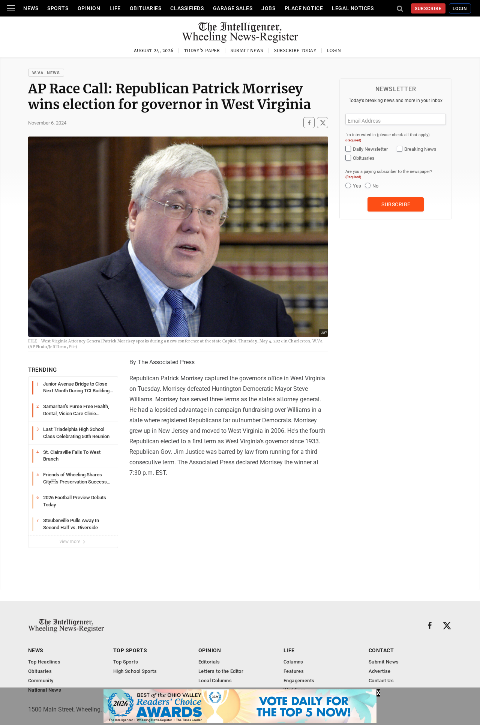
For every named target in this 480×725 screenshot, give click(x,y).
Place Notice (304, 8)
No (375, 186)
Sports (57, 8)
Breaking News (420, 149)
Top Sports (130, 650)
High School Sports (135, 671)
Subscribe (428, 8)
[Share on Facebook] (309, 122)
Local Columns (215, 680)
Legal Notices (353, 8)
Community (41, 680)
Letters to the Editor (220, 671)
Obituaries (146, 8)
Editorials (209, 662)
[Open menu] (11, 8)
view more (70, 541)
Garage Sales (233, 8)
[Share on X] (322, 122)
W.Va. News (46, 73)
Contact (381, 650)
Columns (293, 662)
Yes (357, 186)
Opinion (89, 8)
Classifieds (187, 8)
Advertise (380, 671)
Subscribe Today (295, 50)
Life (115, 8)
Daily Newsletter (370, 149)
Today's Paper (202, 50)
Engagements (299, 680)
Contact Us (381, 680)
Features (294, 671)
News (30, 8)
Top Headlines (44, 662)
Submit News (247, 50)
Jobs (268, 8)
